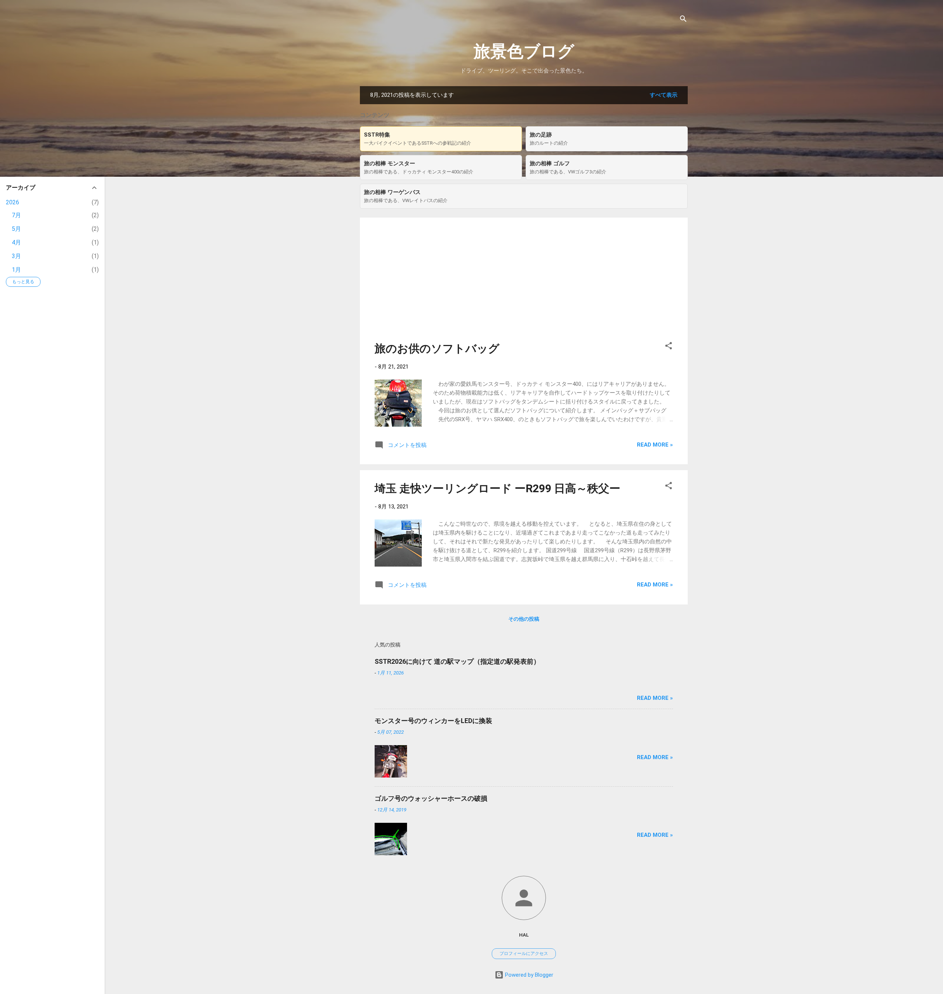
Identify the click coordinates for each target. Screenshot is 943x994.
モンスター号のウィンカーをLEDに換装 (433, 721)
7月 (16, 215)
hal (524, 935)
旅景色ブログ (524, 51)
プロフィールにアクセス (523, 953)
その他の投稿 (523, 619)
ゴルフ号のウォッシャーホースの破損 (431, 798)
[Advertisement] (524, 283)
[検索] (683, 20)
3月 (16, 256)
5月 (16, 228)
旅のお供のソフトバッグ (437, 348)
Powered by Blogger (528, 975)
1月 (16, 269)
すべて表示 (663, 95)
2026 (12, 202)
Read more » (655, 444)
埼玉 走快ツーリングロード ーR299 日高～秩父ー (497, 488)
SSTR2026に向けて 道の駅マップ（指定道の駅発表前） (457, 661)
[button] (668, 347)
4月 (16, 242)
